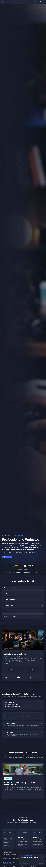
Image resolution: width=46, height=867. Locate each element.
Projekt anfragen (7, 556)
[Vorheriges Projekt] (39, 796)
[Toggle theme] (38, 2)
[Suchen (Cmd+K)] (35, 2)
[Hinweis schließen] (42, 855)
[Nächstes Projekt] (41, 796)
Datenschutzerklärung (7, 863)
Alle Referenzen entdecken (23, 802)
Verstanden (41, 863)
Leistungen (10, 535)
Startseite (4, 535)
